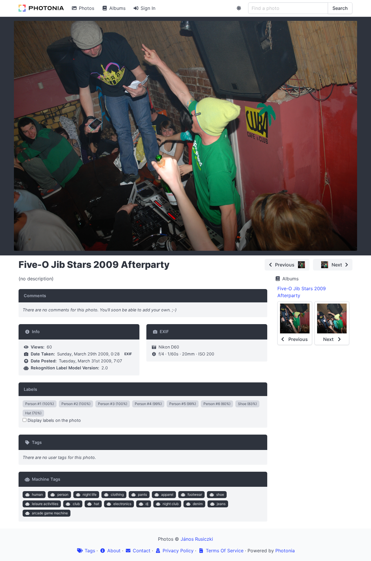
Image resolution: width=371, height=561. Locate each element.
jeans (221, 504)
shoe (220, 494)
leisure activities (45, 504)
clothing (117, 494)
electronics (122, 504)
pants (142, 494)
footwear (195, 494)
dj (147, 504)
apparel (167, 494)
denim (198, 504)
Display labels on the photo (53, 420)
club (76, 504)
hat (96, 504)
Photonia (285, 550)
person (62, 494)
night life (90, 494)
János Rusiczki (197, 539)
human (37, 494)
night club (171, 504)
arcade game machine (50, 513)
